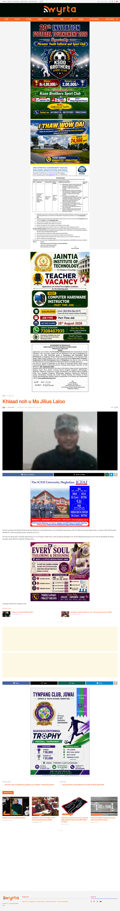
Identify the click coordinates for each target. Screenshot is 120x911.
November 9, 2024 (17, 614)
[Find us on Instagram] (114, 1)
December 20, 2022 (22, 407)
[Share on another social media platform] (116, 474)
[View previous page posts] (58, 622)
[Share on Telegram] (111, 474)
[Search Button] (117, 19)
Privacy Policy (16, 1)
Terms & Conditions (33, 1)
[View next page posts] (61, 622)
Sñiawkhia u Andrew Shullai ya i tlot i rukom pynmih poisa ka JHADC (91, 612)
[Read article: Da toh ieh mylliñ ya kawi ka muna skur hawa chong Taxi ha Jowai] (104, 806)
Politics (17, 19)
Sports (51, 19)
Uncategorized (10, 395)
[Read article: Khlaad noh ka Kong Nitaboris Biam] (6, 614)
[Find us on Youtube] (117, 1)
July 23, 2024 (95, 822)
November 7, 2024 (75, 614)
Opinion (40, 19)
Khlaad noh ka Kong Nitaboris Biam (22, 612)
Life (71, 19)
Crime (61, 19)
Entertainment (94, 19)
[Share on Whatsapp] (107, 474)
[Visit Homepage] (60, 10)
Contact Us (9, 1)
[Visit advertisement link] (60, 135)
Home (6, 19)
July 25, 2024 (65, 824)
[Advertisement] (60, 639)
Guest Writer (110, 19)
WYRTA (8, 903)
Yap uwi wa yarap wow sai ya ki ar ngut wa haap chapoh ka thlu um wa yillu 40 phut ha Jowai (74, 820)
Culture (28, 19)
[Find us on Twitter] (112, 1)
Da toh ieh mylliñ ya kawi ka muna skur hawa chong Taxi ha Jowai (103, 819)
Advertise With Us (24, 1)
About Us (4, 1)
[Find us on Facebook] (91, 901)
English (81, 19)
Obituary (6, 814)
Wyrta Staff (11, 407)
